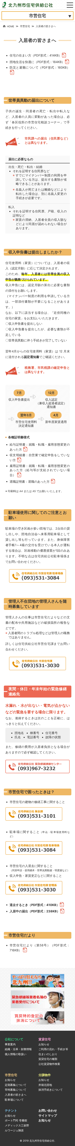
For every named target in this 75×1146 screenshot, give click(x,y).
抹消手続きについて (50, 1089)
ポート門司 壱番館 (16, 1120)
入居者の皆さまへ (15, 1094)
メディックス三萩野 (17, 1125)
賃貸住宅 (44, 1039)
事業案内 (10, 1044)
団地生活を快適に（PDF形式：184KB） (37, 62)
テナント (11, 1110)
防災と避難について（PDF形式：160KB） (40, 67)
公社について (14, 1039)
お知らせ (43, 1044)
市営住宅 (25, 26)
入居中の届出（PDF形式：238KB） (35, 911)
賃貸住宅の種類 (47, 1058)
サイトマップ (47, 1115)
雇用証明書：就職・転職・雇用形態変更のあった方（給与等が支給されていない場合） (40, 470)
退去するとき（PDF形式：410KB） (34, 905)
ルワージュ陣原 (14, 1130)
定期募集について (15, 1084)
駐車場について (14, 1099)
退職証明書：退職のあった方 (30, 481)
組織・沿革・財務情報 (18, 1049)
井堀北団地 (45, 1084)
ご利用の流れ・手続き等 (53, 1049)
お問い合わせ (47, 1110)
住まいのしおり (47, 1054)
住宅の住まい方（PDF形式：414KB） (36, 55)
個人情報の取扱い (15, 1054)
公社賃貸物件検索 (49, 1063)
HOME (10, 26)
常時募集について (15, 1089)
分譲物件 (44, 1075)
